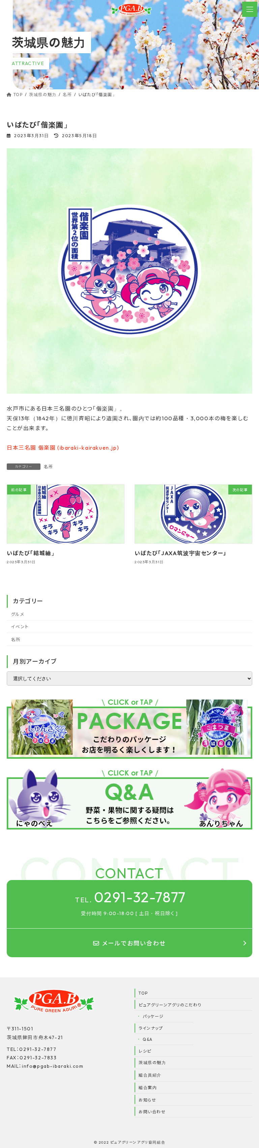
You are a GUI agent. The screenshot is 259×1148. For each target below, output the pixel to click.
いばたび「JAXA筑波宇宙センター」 (181, 553)
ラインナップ (151, 1028)
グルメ (18, 614)
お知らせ (147, 1099)
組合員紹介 (150, 1075)
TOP (143, 993)
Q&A (148, 1039)
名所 (48, 466)
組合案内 (148, 1087)
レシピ (145, 1051)
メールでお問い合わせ (134, 943)
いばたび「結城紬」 (32, 553)
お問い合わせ (152, 1111)
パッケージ (153, 1016)
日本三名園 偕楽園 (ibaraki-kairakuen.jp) (63, 447)
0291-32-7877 (130, 897)
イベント (20, 627)
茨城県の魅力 (152, 1062)
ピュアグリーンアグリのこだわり (170, 1004)
